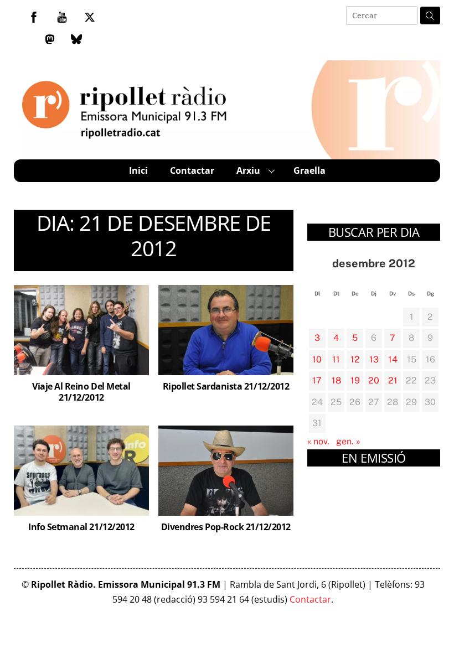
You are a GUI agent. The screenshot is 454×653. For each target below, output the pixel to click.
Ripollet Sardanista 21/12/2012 (226, 386)
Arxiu (248, 170)
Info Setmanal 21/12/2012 (81, 527)
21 (393, 380)
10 (317, 359)
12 (355, 359)
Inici (138, 170)
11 (336, 359)
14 (393, 359)
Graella (309, 170)
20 (373, 380)
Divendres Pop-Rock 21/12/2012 (226, 527)
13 (374, 359)
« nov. (318, 441)
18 (336, 380)
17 (317, 380)
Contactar (192, 170)
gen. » (348, 441)
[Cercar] (430, 15)
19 (355, 380)
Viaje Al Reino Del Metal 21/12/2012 (81, 392)
